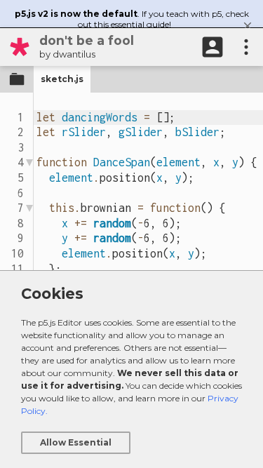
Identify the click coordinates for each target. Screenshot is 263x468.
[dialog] (131, 369)
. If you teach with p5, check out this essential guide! (132, 18)
